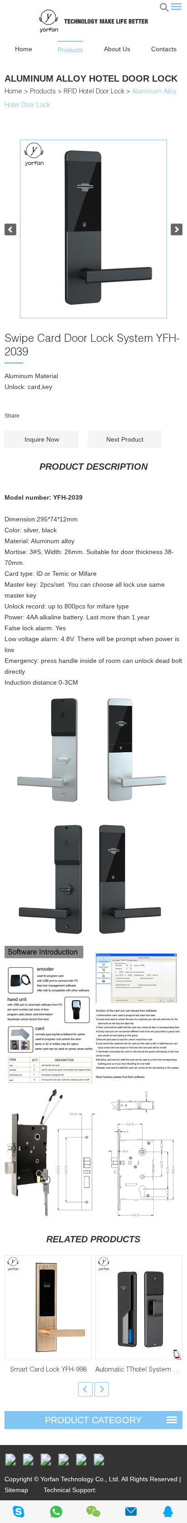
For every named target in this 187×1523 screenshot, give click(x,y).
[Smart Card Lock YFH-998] (48, 1307)
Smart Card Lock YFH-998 (48, 1370)
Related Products (93, 1239)
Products (70, 50)
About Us (117, 49)
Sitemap (16, 1490)
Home (23, 49)
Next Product (124, 439)
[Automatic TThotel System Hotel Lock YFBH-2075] (139, 1307)
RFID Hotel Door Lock (94, 92)
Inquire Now (42, 439)
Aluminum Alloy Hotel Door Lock (91, 78)
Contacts (164, 49)
